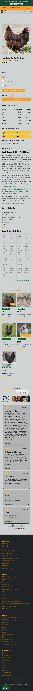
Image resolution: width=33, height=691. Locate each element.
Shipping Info (11, 684)
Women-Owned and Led (8, 635)
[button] (16, 4)
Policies (5, 684)
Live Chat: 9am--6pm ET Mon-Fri (10, 601)
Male (5, 85)
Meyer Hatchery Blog (7, 568)
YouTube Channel (6, 660)
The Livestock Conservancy (9, 644)
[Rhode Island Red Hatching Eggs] (24, 300)
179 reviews (15, 60)
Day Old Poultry (16, 20)
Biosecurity (5, 622)
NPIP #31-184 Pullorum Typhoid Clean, (12, 617)
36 (21, 525)
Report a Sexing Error (7, 587)
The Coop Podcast (6, 673)
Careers (4, 627)
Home (3, 20)
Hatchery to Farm (6, 639)
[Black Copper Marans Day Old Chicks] (9, 359)
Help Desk (4, 566)
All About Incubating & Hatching (10, 558)
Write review (22, 392)
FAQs (3, 592)
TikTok (4, 665)
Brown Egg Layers (7, 22)
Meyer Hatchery (6, 625)
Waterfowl (5, 546)
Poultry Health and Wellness (9, 561)
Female (6, 77)
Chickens (26, 20)
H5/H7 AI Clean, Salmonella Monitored (12, 620)
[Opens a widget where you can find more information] (6, 688)
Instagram (5, 663)
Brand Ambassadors (7, 655)
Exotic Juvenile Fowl (7, 553)
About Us (19, 684)
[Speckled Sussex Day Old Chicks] (9, 330)
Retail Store (5, 609)
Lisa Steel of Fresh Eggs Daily (9, 658)
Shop (8, 20)
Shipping (4, 582)
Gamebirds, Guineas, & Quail (9, 551)
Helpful (8, 443)
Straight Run (8, 81)
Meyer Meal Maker (7, 642)
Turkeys (4, 548)
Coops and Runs (6, 563)
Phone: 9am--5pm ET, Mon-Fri (9, 606)
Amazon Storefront (7, 675)
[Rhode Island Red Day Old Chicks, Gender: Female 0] (16, 39)
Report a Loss (5, 584)
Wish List (4, 594)
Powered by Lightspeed (16, 687)
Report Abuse (26, 684)
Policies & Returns (7, 579)
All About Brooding (7, 556)
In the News (5, 630)
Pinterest (4, 670)
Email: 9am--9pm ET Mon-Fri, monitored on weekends (15, 604)
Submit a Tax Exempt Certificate (10, 589)
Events (4, 632)
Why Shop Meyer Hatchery (9, 577)
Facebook (4, 668)
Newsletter (5, 653)
